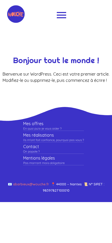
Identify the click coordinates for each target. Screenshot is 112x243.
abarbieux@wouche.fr (32, 184)
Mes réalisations (38, 135)
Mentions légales (39, 158)
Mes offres (33, 123)
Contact (31, 146)
